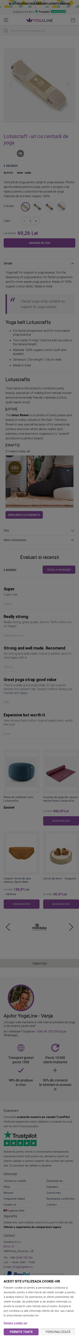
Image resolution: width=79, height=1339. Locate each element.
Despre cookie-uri (15, 1323)
